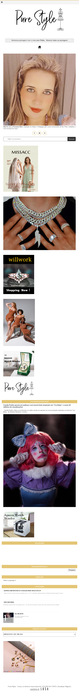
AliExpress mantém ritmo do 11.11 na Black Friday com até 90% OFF (22, 591)
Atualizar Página (64, 686)
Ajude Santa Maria (9, 602)
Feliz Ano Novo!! (19, 614)
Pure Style (12, 686)
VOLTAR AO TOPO (49, 686)
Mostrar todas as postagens (57, 40)
